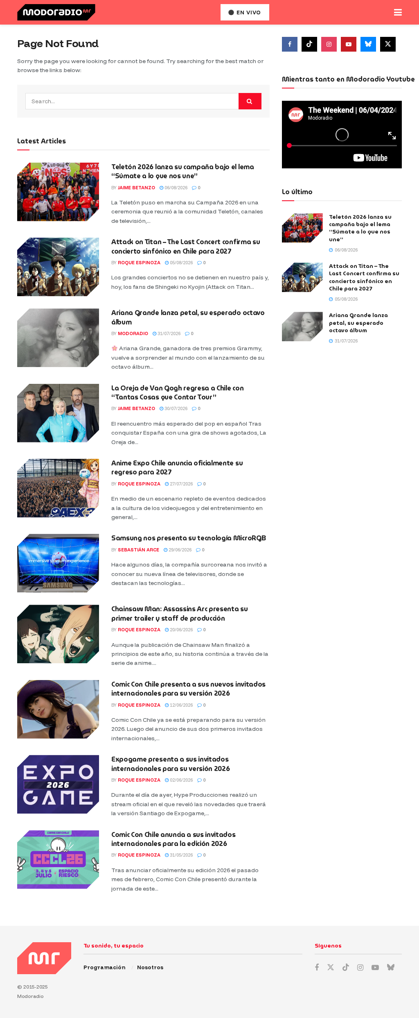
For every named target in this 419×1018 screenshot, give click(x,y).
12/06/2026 (181, 705)
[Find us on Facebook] (289, 44)
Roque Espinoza (139, 262)
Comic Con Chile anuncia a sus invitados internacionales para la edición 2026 (173, 839)
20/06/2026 (181, 630)
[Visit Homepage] (56, 12)
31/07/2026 (168, 333)
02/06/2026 (181, 780)
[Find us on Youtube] (348, 44)
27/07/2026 (181, 484)
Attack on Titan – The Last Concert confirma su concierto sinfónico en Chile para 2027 (185, 246)
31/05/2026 (181, 855)
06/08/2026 (175, 187)
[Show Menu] (398, 12)
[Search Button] (250, 101)
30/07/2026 (175, 408)
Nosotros (150, 967)
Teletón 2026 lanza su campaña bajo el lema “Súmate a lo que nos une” (182, 171)
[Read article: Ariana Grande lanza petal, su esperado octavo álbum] (58, 337)
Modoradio (133, 333)
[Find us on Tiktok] (309, 44)
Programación (104, 967)
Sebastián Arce (138, 550)
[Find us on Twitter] (388, 44)
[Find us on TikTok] (345, 968)
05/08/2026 (181, 262)
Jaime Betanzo (136, 187)
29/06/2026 (179, 550)
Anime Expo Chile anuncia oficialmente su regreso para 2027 (177, 467)
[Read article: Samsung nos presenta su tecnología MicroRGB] (58, 563)
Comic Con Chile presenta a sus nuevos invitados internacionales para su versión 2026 (188, 688)
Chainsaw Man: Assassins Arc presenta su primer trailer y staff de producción (179, 613)
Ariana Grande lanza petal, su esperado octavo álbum (188, 317)
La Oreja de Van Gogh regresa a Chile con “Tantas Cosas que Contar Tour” (177, 392)
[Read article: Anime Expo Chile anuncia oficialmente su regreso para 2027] (58, 488)
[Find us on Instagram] (329, 44)
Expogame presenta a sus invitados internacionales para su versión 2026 (170, 763)
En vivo (248, 12)
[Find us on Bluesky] (368, 44)
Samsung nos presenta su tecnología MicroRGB (188, 538)
